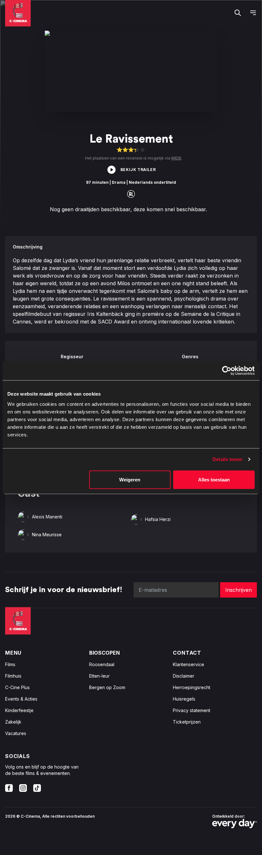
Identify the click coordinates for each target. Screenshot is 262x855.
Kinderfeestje (19, 710)
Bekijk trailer (138, 169)
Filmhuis (13, 676)
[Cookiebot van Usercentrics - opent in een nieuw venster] (227, 370)
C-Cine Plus (17, 687)
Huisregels (184, 699)
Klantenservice (188, 664)
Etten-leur (99, 676)
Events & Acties (21, 699)
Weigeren (129, 479)
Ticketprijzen (187, 722)
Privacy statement (191, 710)
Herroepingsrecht (191, 687)
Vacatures (15, 733)
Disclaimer (183, 676)
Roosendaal (101, 664)
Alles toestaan (214, 479)
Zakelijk (13, 722)
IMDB (176, 158)
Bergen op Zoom (107, 687)
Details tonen (227, 459)
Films (10, 664)
